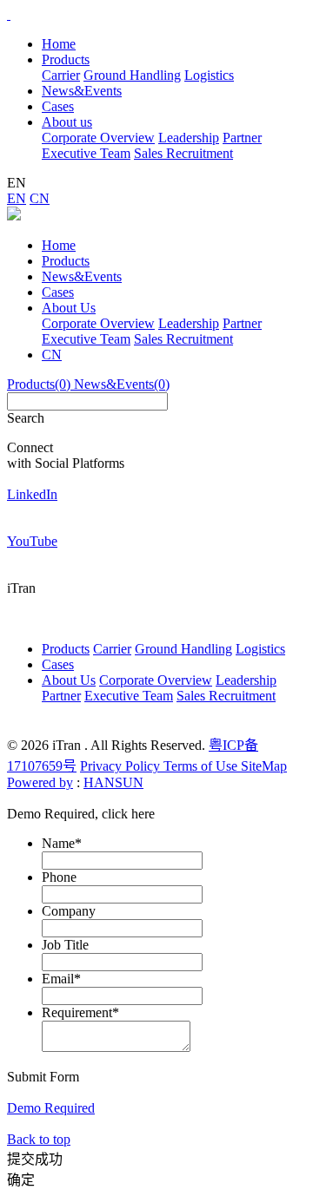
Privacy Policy (121, 766)
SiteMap (264, 766)
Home (59, 43)
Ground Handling (132, 75)
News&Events (82, 276)
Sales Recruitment (183, 153)
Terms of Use (202, 766)
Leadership (188, 137)
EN (16, 198)
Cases (58, 292)
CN (40, 198)
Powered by (40, 782)
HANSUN (113, 782)
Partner (242, 137)
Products (66, 260)
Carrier (61, 75)
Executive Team (86, 153)
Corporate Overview (98, 137)
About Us (69, 307)
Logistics (209, 75)
